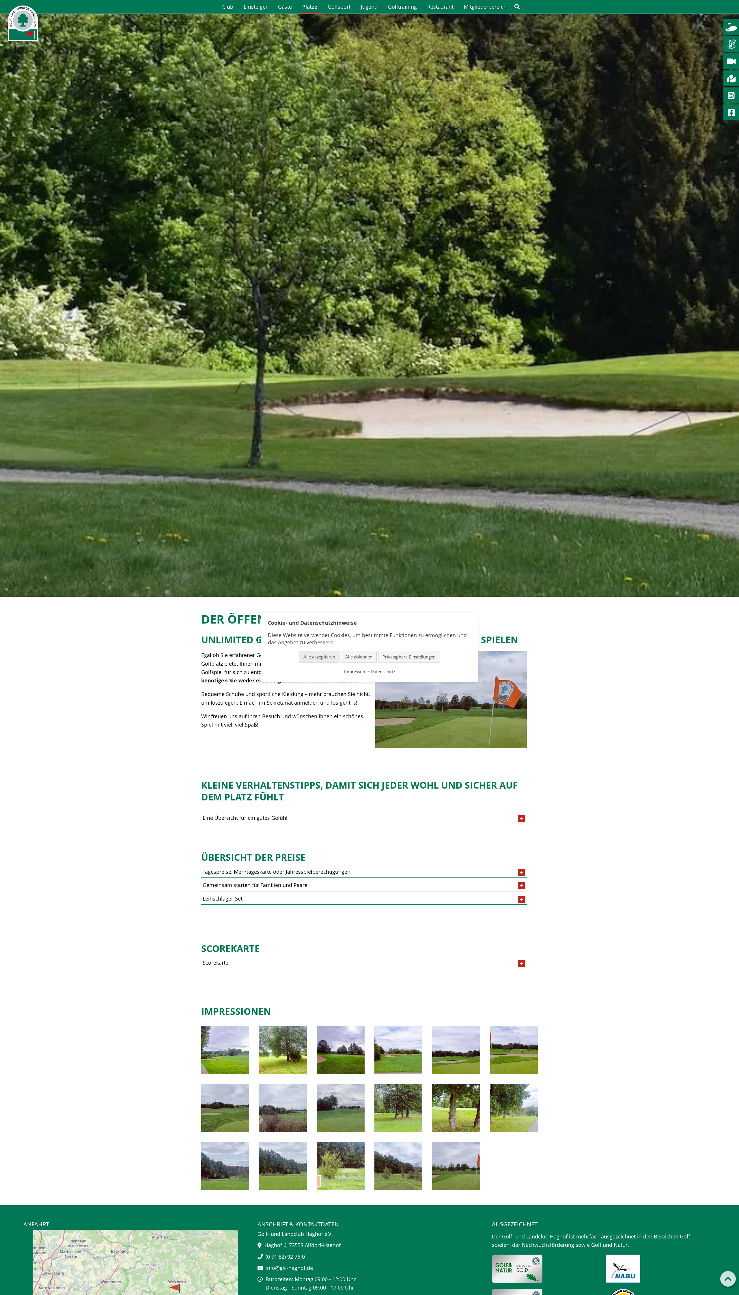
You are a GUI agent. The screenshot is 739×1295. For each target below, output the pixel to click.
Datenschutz (383, 671)
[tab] (364, 818)
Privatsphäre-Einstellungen (409, 657)
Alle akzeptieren (319, 657)
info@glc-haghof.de (289, 1267)
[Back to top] (728, 1279)
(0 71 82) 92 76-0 (285, 1256)
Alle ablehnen (358, 657)
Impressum (355, 671)
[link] (517, 7)
